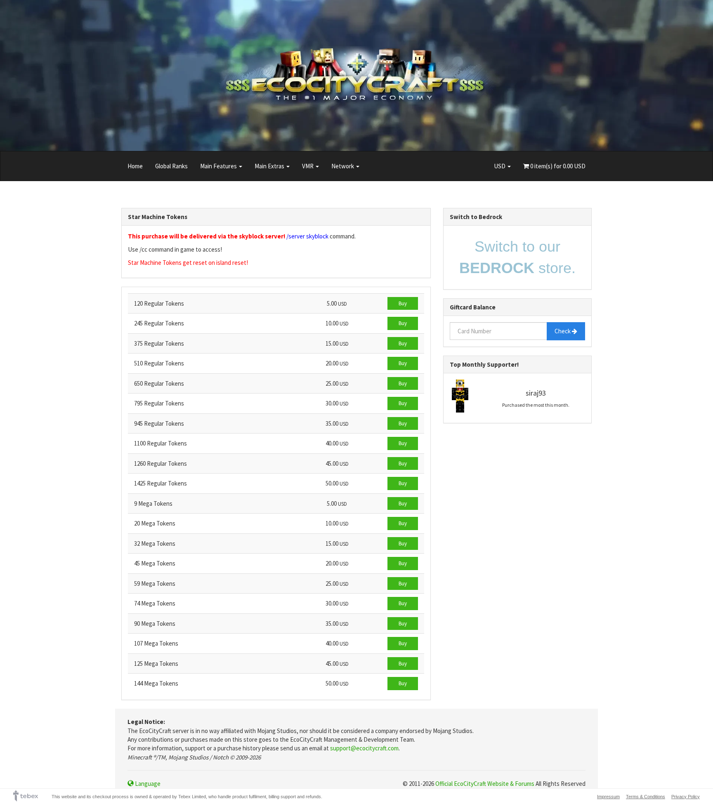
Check (563, 331)
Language (147, 783)
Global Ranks (171, 166)
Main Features (219, 166)
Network (343, 166)
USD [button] (500, 166)
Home (135, 166)
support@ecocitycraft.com (364, 748)
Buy (403, 303)
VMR (308, 166)
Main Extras (270, 166)
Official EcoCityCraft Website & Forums (484, 783)
